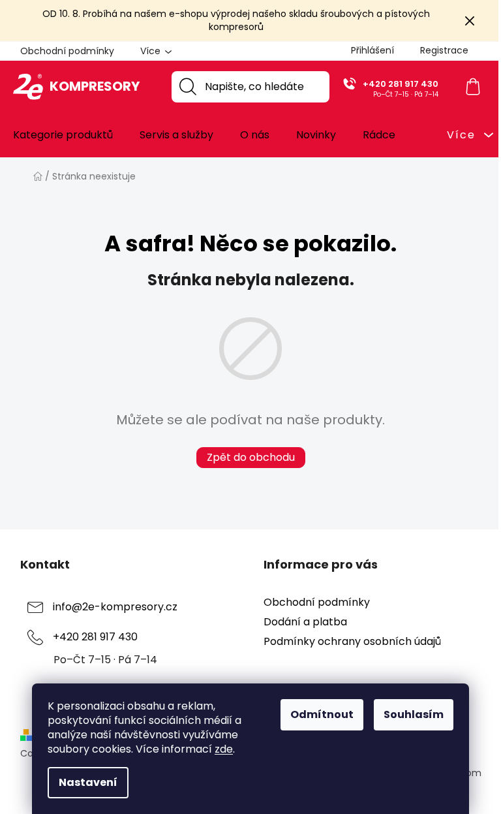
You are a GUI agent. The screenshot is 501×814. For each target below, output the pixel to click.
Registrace (444, 50)
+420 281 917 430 (400, 84)
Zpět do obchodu (251, 457)
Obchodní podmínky (67, 50)
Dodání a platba (305, 621)
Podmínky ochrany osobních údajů (352, 641)
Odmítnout (322, 714)
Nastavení (88, 782)
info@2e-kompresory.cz (115, 606)
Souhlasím (414, 714)
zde (224, 749)
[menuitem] (63, 135)
